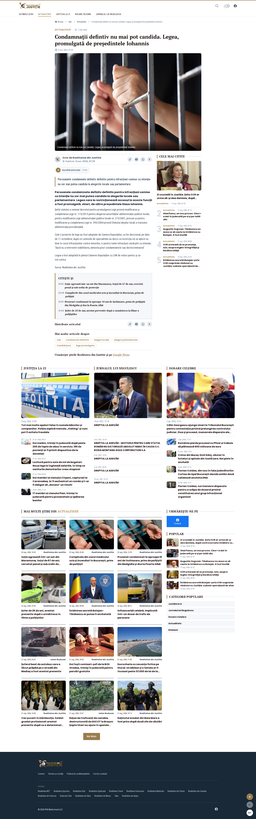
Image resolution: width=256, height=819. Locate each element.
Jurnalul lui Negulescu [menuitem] (108, 14)
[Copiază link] (130, 159)
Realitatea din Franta (176, 791)
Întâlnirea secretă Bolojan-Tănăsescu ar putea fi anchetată (90, 612)
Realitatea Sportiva (61, 791)
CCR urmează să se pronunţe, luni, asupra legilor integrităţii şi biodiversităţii (181, 247)
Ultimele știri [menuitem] (26, 14)
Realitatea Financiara (135, 791)
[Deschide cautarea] (217, 6)
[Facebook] (235, 6)
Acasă (60, 22)
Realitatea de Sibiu (83, 796)
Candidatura (64, 345)
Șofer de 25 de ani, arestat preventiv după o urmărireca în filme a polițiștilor (102, 312)
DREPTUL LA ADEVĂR (106, 425)
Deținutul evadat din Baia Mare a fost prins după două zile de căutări (139, 719)
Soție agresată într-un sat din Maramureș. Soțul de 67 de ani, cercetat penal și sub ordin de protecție (104, 285)
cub (59, 339)
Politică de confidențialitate (78, 774)
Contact (41, 774)
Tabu (117, 796)
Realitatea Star (79, 791)
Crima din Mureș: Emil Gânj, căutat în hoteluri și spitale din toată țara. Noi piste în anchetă (205, 458)
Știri (70, 22)
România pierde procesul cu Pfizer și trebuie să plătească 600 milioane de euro (205, 444)
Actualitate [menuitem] (44, 14)
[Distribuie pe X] (149, 159)
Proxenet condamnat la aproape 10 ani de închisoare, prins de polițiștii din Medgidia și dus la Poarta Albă (105, 303)
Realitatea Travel (116, 791)
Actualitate (81, 22)
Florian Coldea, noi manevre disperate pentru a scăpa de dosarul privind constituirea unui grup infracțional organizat (202, 491)
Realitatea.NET (44, 791)
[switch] (226, 6)
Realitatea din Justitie (87, 157)
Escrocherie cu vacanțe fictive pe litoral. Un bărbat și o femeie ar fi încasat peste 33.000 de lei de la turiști (138, 670)
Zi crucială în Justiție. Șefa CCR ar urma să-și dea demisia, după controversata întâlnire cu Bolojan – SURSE (179, 200)
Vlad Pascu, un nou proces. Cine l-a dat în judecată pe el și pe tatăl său (182, 216)
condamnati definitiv (77, 339)
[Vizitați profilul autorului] (58, 159)
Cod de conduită (100, 774)
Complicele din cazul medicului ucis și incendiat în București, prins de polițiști (104, 294)
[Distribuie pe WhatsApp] (143, 159)
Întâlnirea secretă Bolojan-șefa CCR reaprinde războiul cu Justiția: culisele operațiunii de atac (181, 265)
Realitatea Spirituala (97, 791)
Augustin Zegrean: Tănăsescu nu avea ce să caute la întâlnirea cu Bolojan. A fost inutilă (182, 232)
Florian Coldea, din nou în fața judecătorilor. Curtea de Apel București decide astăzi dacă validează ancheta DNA (206, 474)
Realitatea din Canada (197, 791)
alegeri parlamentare (126, 339)
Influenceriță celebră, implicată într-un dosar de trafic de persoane (137, 614)
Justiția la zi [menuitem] (63, 14)
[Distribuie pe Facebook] (136, 159)
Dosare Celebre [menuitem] (83, 14)
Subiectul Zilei (66, 796)
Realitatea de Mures (102, 796)
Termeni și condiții (55, 774)
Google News (121, 354)
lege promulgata (85, 345)
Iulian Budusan (58, 659)
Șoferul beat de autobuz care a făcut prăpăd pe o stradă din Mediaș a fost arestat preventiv (41, 668)
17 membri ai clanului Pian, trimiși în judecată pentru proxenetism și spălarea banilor (58, 497)
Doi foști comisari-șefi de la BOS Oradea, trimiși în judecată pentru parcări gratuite (91, 668)
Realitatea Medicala (156, 791)
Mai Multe (91, 736)
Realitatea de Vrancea (47, 796)
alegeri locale (101, 339)
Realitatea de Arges (130, 796)
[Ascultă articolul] (250, 797)
